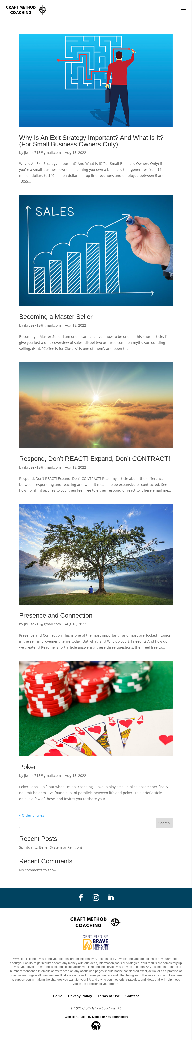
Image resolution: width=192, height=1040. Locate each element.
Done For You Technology (110, 1017)
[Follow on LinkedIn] (111, 897)
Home (58, 996)
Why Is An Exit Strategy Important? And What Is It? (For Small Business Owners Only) (91, 141)
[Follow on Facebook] (81, 897)
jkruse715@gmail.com (42, 152)
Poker (27, 767)
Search (164, 823)
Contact (132, 996)
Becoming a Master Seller (56, 316)
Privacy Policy (80, 996)
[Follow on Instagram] (96, 897)
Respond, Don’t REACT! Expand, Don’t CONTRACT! (94, 458)
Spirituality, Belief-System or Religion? (50, 847)
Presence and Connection (55, 615)
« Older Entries (31, 815)
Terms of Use (109, 996)
